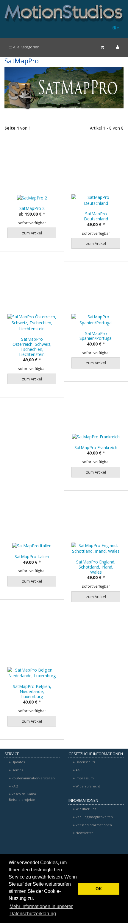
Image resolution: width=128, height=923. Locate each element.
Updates (18, 762)
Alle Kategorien (26, 47)
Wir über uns (86, 809)
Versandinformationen (94, 825)
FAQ (15, 786)
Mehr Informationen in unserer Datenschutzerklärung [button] (41, 910)
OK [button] (99, 888)
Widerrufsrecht (88, 786)
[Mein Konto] (118, 47)
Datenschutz (86, 762)
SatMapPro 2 (32, 208)
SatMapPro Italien (32, 556)
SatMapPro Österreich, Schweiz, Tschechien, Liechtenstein (32, 346)
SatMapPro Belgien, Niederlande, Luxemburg (32, 691)
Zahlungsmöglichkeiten (94, 817)
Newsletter (84, 832)
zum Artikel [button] (32, 233)
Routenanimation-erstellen (33, 778)
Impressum (85, 778)
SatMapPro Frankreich (95, 447)
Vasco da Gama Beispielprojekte (22, 797)
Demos (17, 770)
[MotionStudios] (64, 13)
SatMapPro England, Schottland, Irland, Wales (95, 567)
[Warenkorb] (102, 47)
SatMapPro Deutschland (96, 216)
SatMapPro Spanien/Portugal (96, 336)
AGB (79, 770)
